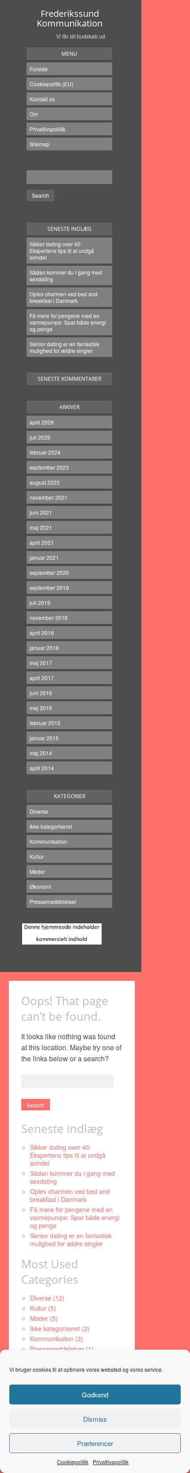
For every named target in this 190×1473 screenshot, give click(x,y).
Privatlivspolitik (111, 1461)
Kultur (37, 856)
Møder (37, 871)
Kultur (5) (43, 1308)
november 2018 (49, 617)
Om (34, 114)
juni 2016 (41, 692)
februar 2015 (45, 723)
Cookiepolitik (72, 1461)
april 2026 (42, 422)
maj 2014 (41, 753)
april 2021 (42, 542)
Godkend (95, 1394)
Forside (39, 69)
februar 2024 (45, 452)
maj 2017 (41, 662)
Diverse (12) (47, 1297)
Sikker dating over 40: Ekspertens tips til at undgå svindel (62, 250)
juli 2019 (40, 602)
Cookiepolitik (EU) (51, 84)
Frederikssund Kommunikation (70, 18)
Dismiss (95, 1418)
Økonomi (40, 886)
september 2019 (49, 587)
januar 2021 (44, 557)
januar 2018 (44, 647)
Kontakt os (42, 99)
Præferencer (95, 1443)
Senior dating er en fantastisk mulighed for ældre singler (64, 347)
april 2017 (42, 677)
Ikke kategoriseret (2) (60, 1328)
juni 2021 (41, 512)
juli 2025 (40, 437)
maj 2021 (41, 527)
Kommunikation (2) (56, 1338)
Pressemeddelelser (53, 901)
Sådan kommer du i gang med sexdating (66, 275)
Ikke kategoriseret (51, 826)
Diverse (39, 811)
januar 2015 (44, 738)
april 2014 (42, 768)
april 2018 (42, 632)
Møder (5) (44, 1318)
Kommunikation (48, 841)
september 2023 (49, 467)
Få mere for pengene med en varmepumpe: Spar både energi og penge (68, 322)
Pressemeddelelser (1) (62, 1348)
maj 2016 (41, 708)
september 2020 (49, 572)
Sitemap (39, 144)
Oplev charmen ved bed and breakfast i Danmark (64, 297)
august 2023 (45, 482)
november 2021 (49, 497)
